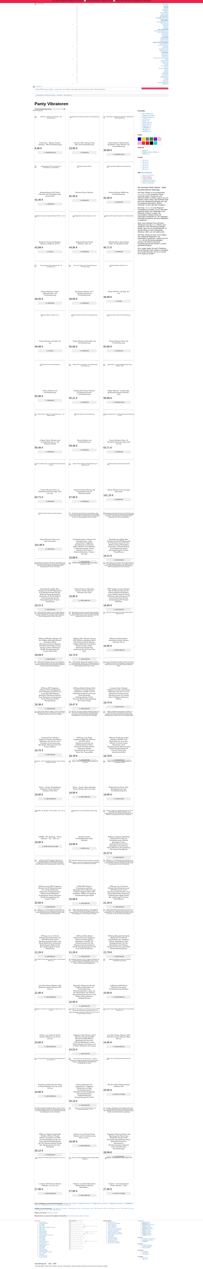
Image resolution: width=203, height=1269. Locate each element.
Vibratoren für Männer (160, 42)
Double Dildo (42, 1232)
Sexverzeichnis (146, 1247)
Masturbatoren (163, 29)
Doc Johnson (147, 114)
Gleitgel (166, 78)
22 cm (145, 167)
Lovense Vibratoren (113, 1231)
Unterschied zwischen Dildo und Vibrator (78, 1215)
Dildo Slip (41, 1228)
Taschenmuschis (164, 41)
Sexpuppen (164, 37)
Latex (145, 150)
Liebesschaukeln (163, 50)
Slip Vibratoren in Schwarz (60, 1208)
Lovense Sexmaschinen (114, 1229)
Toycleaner (165, 81)
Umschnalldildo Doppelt (45, 1251)
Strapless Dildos (43, 1250)
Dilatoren (166, 27)
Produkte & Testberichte (148, 1238)
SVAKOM (146, 128)
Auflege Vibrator (43, 1223)
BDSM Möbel (164, 60)
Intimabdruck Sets (163, 49)
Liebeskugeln (164, 14)
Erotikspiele (165, 47)
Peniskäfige (165, 73)
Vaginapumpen (164, 19)
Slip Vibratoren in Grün (42, 1209)
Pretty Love (147, 122)
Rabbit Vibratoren (44, 1241)
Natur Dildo (42, 1237)
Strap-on (166, 11)
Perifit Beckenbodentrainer (115, 1233)
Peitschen (165, 72)
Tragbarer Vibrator (147, 179)
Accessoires (165, 74)
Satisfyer (146, 126)
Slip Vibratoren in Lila (87, 1208)
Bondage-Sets (164, 61)
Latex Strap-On (112, 1227)
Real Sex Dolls (164, 40)
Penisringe (165, 36)
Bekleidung (165, 83)
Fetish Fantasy (148, 117)
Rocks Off (146, 124)
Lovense (146, 119)
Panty (154, 225)
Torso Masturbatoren (162, 32)
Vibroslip (41, 1254)
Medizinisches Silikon (150, 152)
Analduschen (164, 76)
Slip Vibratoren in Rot (114, 1208)
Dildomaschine (43, 1231)
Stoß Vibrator (42, 1249)
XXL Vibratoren (43, 1255)
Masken (166, 71)
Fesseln (166, 64)
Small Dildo (42, 1246)
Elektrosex (165, 63)
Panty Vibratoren (147, 177)
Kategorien (141, 1220)
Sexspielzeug (142, 194)
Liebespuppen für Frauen (46, 1235)
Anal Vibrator (42, 1222)
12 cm (145, 162)
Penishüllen (165, 33)
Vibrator (147, 208)
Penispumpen (164, 34)
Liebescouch (165, 54)
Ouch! (145, 121)
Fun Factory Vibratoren (114, 1223)
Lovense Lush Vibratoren (115, 1228)
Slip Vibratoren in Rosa (127, 1208)
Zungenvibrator (43, 1257)
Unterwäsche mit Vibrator (149, 180)
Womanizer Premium (113, 1241)
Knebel (166, 69)
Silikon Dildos (42, 1245)
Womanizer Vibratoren (114, 1242)
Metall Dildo (42, 1236)
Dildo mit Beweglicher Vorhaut (47, 1227)
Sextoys (146, 1222)
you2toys (146, 131)
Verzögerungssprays (162, 82)
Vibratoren (164, 20)
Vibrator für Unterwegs (148, 181)
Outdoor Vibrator (146, 176)
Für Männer (165, 24)
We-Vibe (146, 129)
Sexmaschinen (164, 16)
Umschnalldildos (164, 12)
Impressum (145, 1257)
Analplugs (165, 6)
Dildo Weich (42, 1229)
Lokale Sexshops (147, 1245)
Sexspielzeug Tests (147, 1240)
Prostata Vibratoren (163, 45)
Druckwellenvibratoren (162, 21)
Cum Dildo (42, 1224)
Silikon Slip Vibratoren (55, 1209)
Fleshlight (165, 28)
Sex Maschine (43, 1242)
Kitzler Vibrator (43, 1233)
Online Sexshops (147, 1246)
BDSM (166, 59)
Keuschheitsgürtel (163, 68)
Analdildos (165, 9)
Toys (146, 1223)
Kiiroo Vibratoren (112, 1226)
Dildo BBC (42, 1226)
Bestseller (165, 5)
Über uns (144, 1259)
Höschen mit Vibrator (148, 175)
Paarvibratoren (164, 51)
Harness (166, 67)
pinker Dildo (111, 1235)
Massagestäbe (164, 15)
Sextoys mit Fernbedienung (161, 58)
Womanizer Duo (112, 1240)
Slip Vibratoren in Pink (74, 1208)
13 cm (145, 164)
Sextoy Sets (165, 56)
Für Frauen (165, 3)
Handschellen (164, 65)
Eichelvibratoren (164, 43)
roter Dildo (110, 1236)
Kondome (165, 80)
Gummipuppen (164, 38)
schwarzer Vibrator (113, 1239)
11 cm (145, 160)
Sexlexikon (145, 1252)
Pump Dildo (42, 1240)
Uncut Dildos (42, 1253)
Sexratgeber (145, 1254)
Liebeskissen (164, 55)
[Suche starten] (155, 88)
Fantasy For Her (148, 115)
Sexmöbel (165, 52)
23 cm (145, 169)
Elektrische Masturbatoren (161, 30)
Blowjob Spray (164, 77)
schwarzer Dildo (112, 1237)
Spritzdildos (165, 10)
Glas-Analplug (112, 1224)
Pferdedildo (42, 1239)
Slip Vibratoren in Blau (101, 1208)
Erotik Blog (145, 1251)
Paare (140, 240)
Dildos (166, 7)
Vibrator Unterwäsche (148, 183)
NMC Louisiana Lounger (114, 1232)
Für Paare (165, 46)
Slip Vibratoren (164, 23)
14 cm (145, 165)
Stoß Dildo (42, 1248)
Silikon (146, 154)
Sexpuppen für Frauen (162, 18)
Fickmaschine (111, 1222)
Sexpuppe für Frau (44, 1244)
